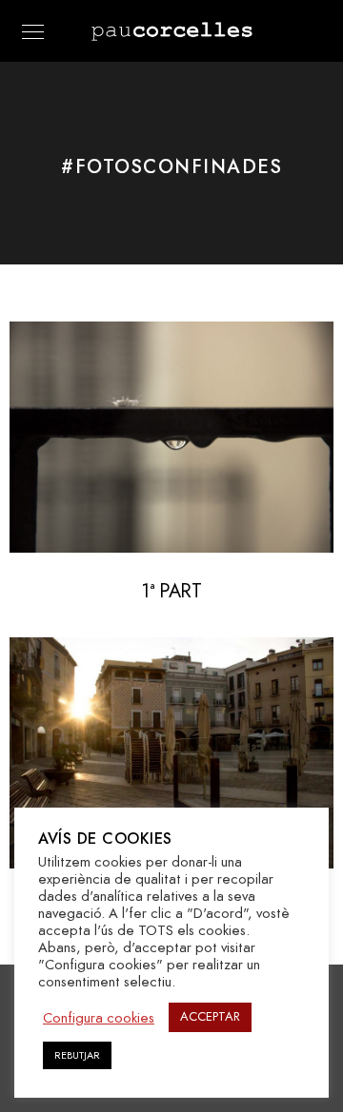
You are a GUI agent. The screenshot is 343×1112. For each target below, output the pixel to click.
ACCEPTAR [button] (210, 1016)
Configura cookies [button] (98, 1017)
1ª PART (171, 590)
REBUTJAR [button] (77, 1055)
